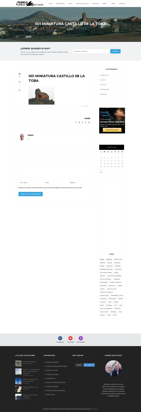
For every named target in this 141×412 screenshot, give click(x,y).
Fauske (120, 285)
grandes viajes (104, 295)
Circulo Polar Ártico (105, 279)
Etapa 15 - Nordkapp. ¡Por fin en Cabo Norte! (30, 380)
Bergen (102, 266)
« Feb (101, 172)
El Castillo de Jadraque (51, 374)
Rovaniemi (118, 308)
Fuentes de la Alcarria (106, 292)
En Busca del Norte (115, 282)
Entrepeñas (103, 285)
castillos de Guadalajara (114, 275)
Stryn (120, 311)
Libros (113, 3)
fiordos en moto (111, 289)
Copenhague (104, 282)
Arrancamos (60, 3)
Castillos (102, 275)
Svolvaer (102, 315)
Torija (109, 315)
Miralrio (116, 302)
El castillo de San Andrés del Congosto (56, 366)
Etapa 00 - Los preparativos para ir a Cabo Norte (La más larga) (31, 371)
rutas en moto (104, 311)
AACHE (102, 259)
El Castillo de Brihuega (51, 386)
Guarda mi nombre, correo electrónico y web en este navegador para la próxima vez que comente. (50, 187)
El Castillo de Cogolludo (52, 362)
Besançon (110, 266)
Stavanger (113, 311)
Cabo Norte (118, 269)
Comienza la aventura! (30, 361)
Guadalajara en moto (117, 295)
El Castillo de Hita (50, 378)
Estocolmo (112, 285)
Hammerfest (112, 298)
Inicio (50, 3)
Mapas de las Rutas (82, 3)
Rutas (70, 3)
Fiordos (102, 289)
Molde (102, 305)
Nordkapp (104, 89)
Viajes (104, 3)
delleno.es (94, 409)
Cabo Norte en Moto (106, 272)
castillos (95, 3)
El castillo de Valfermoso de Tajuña (55, 382)
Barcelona (117, 262)
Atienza (110, 262)
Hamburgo (103, 298)
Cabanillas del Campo (106, 269)
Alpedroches (118, 259)
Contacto (122, 3)
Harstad (120, 298)
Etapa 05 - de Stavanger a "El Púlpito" (30, 396)
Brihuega (117, 266)
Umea (115, 315)
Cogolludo (117, 279)
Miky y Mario (113, 380)
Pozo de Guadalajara (106, 308)
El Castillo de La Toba (51, 370)
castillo (116, 272)
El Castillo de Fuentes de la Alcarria (55, 390)
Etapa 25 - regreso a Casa (30, 387)
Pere (121, 305)
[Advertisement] (111, 216)
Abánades (109, 259)
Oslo (115, 305)
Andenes (102, 262)
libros (109, 302)
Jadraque (103, 302)
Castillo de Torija (50, 394)
